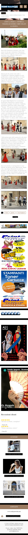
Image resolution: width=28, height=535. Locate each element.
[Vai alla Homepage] (14, 7)
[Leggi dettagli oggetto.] (14, 451)
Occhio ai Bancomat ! (14, 454)
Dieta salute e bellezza (14, 476)
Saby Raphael (21, 212)
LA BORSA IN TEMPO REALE (14, 497)
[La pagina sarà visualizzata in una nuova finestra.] (14, 39)
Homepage (3, 13)
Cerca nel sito (21, 6)
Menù (25, 6)
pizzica (12, 212)
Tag (2, 213)
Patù (6, 212)
